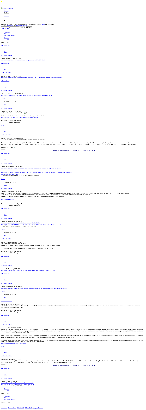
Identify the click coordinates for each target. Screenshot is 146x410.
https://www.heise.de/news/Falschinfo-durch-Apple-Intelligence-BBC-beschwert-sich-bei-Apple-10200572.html (30, 168)
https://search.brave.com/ (7, 199)
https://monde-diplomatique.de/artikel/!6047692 (13, 343)
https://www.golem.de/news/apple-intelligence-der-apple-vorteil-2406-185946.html (23, 60)
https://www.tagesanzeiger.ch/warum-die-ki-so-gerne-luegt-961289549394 (20, 223)
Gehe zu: (3, 402)
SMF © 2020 (28, 408)
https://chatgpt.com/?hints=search (9, 174)
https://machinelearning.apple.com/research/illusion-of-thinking (17, 383)
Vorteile (43, 24)
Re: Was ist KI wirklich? (6, 55)
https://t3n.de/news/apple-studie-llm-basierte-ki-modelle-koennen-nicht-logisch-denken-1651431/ (26, 95)
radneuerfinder (5, 45)
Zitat (5, 52)
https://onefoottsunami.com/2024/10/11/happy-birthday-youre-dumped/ (19, 117)
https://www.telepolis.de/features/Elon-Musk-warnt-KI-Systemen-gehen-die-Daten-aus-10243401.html (28, 270)
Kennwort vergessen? (22, 25)
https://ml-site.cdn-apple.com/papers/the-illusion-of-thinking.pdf (17, 384)
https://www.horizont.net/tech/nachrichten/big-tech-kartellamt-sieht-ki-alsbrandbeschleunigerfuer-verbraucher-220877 (32, 77)
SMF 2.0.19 (20, 408)
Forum (5, 27)
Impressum (4, 408)
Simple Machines (38, 408)
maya (2, 125)
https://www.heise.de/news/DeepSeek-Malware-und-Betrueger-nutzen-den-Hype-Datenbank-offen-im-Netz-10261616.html (33, 288)
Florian (3, 98)
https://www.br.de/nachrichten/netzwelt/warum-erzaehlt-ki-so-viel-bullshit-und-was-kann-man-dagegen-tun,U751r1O (32, 224)
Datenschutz (12, 408)
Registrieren (10, 25)
